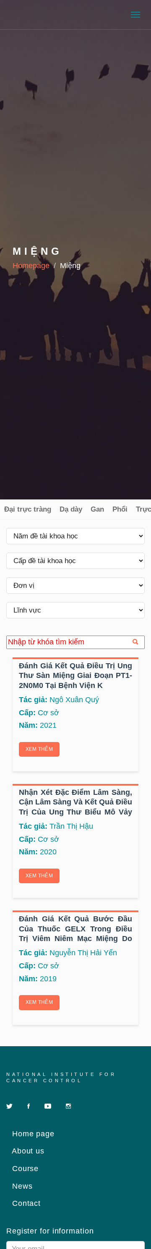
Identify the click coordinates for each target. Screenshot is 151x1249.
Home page (32, 1134)
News (21, 1186)
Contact (25, 1203)
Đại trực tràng (27, 509)
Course (24, 1168)
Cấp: (27, 713)
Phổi (120, 509)
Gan (97, 509)
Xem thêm (39, 749)
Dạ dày (71, 509)
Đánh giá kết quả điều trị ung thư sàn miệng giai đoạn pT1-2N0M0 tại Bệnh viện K (75, 676)
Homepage (31, 265)
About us (27, 1151)
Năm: (28, 725)
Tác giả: (33, 700)
